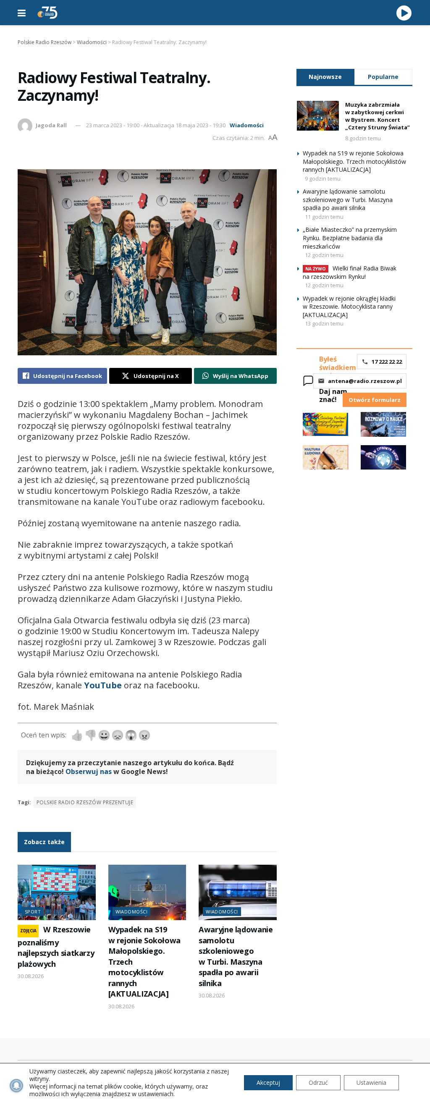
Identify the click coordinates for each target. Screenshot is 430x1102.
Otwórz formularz (375, 400)
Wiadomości (247, 125)
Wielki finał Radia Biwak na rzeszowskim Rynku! (349, 272)
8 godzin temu (363, 138)
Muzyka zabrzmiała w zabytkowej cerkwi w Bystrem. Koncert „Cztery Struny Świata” (377, 116)
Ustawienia (371, 1082)
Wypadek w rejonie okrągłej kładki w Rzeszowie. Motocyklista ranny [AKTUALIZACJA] (349, 306)
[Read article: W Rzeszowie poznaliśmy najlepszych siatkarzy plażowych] (57, 893)
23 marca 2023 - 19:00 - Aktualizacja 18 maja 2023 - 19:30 (155, 125)
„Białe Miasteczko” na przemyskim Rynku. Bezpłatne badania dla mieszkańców (350, 238)
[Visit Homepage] (47, 12)
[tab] (325, 76)
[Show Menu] (22, 12)
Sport (33, 911)
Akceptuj (268, 1082)
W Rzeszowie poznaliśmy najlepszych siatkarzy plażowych (56, 946)
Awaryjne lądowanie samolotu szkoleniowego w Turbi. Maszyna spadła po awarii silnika (236, 956)
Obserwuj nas (89, 771)
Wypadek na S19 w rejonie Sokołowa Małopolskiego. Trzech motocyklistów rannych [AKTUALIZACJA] (354, 161)
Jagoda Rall (51, 125)
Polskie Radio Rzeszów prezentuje (85, 802)
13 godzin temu (324, 323)
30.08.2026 (31, 976)
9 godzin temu (323, 178)
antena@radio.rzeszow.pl (365, 381)
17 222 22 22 (387, 361)
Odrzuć (318, 1082)
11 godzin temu (324, 216)
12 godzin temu (324, 255)
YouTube (103, 685)
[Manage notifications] (16, 1085)
